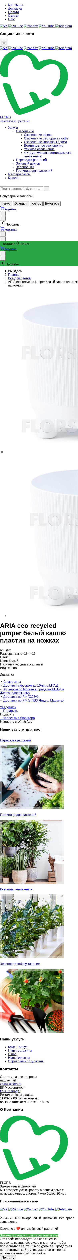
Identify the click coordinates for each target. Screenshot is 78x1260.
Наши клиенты (19, 1057)
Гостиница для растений (34, 170)
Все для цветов (19, 278)
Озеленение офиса (38, 134)
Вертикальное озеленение (43, 145)
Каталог (14, 178)
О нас (12, 1054)
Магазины (15, 5)
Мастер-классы (19, 174)
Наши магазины (20, 1050)
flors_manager (10, 1091)
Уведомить (8, 707)
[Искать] (46, 188)
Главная (14, 274)
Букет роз (52, 203)
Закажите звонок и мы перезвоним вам (29, 1235)
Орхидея (20, 203)
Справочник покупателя (26, 1061)
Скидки (13, 15)
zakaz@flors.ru (10, 1084)
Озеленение (25, 131)
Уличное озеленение (39, 149)
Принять (8, 1257)
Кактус (36, 203)
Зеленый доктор (28, 163)
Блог (11, 19)
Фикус (6, 203)
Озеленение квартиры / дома (45, 142)
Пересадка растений (31, 160)
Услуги (13, 127)
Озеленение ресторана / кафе (46, 138)
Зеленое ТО (25, 167)
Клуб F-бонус (17, 1047)
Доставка (15, 8)
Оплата (13, 12)
